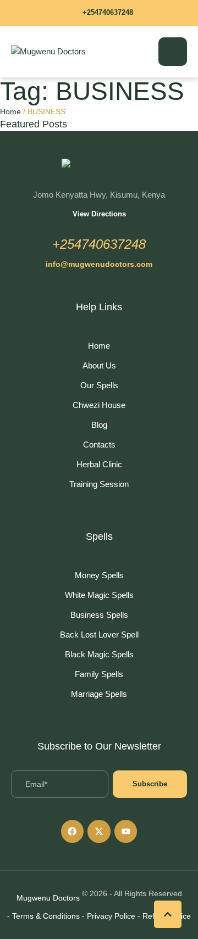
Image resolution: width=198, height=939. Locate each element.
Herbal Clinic (99, 464)
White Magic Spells (99, 595)
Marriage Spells (99, 693)
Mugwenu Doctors (48, 897)
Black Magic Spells (99, 654)
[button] (99, 13)
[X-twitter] (99, 831)
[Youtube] (126, 831)
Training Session (99, 484)
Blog (99, 424)
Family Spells (99, 674)
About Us (99, 365)
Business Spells (99, 614)
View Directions (99, 214)
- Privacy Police (108, 916)
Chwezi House (99, 405)
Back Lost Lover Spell (99, 634)
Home (10, 111)
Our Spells (99, 385)
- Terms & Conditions (43, 916)
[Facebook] (72, 831)
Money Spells (99, 575)
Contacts (99, 444)
